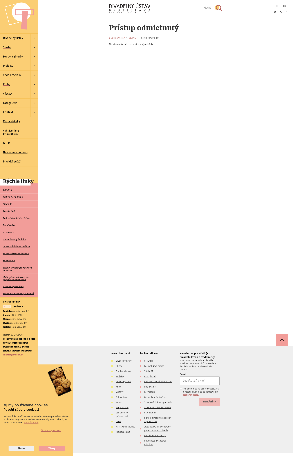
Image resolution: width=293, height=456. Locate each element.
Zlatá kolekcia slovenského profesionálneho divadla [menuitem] (16, 278)
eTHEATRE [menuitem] (7, 190)
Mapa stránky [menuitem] (11, 121)
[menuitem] (19, 38)
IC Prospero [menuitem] (8, 232)
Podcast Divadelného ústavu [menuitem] (16, 218)
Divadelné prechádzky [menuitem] (13, 286)
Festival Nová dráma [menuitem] (13, 197)
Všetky (51, 448)
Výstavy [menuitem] (119, 392)
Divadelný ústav (117, 38)
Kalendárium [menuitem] (9, 260)
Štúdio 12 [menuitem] (7, 204)
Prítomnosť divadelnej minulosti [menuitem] (18, 293)
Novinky (132, 38)
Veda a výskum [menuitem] (123, 381)
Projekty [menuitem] (120, 376)
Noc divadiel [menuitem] (9, 225)
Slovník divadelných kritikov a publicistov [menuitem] (17, 269)
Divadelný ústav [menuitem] (124, 361)
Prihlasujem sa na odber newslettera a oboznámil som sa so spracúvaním (201, 392)
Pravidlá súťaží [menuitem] (12, 161)
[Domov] (131, 8)
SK (277, 6)
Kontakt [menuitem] (119, 402)
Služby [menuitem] (119, 366)
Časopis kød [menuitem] (9, 211)
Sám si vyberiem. (51, 430)
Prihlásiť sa (209, 401)
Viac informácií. (31, 422)
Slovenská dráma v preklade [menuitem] (16, 246)
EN (284, 6)
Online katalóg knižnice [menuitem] (14, 239)
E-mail (183, 374)
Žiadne (21, 448)
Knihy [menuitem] (118, 387)
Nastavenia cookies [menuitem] (15, 152)
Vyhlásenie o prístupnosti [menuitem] (11, 132)
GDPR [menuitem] (6, 143)
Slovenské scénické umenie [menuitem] (16, 253)
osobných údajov (191, 395)
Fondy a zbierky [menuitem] (123, 371)
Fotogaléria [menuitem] (121, 397)
